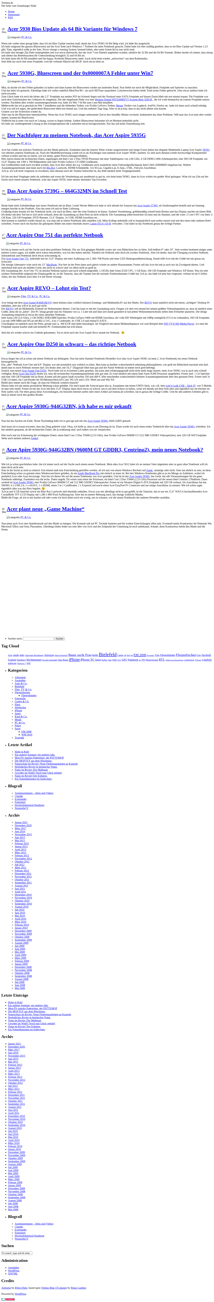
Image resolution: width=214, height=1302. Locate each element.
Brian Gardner (78, 1287)
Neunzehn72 (21, 808)
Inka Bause (63, 660)
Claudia (19, 796)
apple (16, 655)
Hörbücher (20, 707)
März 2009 (20, 958)
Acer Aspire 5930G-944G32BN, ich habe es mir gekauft (69, 406)
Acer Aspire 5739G (147, 205)
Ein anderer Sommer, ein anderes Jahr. (35, 754)
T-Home (198, 660)
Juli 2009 (19, 946)
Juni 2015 (20, 837)
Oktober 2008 (22, 973)
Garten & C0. (22, 701)
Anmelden (13, 1267)
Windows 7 (21, 663)
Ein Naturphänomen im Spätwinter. (33, 778)
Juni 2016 (20, 831)
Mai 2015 (20, 840)
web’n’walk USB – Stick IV (181, 385)
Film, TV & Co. (29, 296)
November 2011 (23, 876)
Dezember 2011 (23, 873)
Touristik (19, 737)
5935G (206, 149)
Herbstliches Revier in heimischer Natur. (36, 766)
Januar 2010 (21, 927)
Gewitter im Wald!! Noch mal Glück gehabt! (38, 772)
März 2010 (20, 921)
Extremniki (20, 799)
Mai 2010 (20, 915)
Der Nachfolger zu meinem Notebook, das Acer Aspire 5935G (76, 135)
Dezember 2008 (23, 967)
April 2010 (20, 918)
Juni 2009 (20, 949)
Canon (120, 655)
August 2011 (21, 885)
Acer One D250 (27, 373)
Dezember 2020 (23, 825)
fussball (206, 655)
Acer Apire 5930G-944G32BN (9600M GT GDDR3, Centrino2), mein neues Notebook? (104, 450)
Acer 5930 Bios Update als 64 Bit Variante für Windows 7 (72, 29)
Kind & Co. (21, 716)
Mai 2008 (20, 988)
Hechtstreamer (34, 659)
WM (28, 663)
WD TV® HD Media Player (179, 323)
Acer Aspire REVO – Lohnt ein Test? (49, 288)
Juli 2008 (19, 982)
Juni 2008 (20, 985)
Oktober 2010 (22, 900)
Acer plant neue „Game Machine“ (45, 509)
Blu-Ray (51, 167)
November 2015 (23, 834)
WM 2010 (26, 734)
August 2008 (21, 979)
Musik (18, 719)
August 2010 (21, 906)
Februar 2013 (22, 855)
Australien (20, 680)
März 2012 (20, 867)
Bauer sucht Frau (79, 655)
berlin (95, 655)
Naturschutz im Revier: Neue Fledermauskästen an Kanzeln (46, 763)
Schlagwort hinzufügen (175, 660)
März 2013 (20, 852)
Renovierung (152, 660)
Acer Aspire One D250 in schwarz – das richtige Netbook (71, 344)
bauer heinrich (61, 655)
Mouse (119, 105)
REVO (148, 302)
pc (140, 660)
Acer (10, 655)
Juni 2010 (20, 912)
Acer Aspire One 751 (17, 258)
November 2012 (23, 858)
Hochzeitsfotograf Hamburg (29, 805)
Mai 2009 (20, 952)
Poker (18, 725)
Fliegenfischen (186, 655)
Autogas (49, 655)
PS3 (143, 660)
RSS (10, 17)
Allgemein (20, 677)
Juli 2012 (19, 864)
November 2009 (23, 933)
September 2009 (23, 939)
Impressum (14, 14)
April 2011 (20, 891)
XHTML (13, 1273)
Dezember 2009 (23, 930)
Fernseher (150, 655)
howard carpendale (49, 660)
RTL (162, 659)
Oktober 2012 (22, 861)
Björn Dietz (21, 1287)
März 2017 (20, 828)
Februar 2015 (22, 843)
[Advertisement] (14, 584)
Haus (17, 704)
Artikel (34, 438)
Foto (199, 655)
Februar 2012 (22, 870)
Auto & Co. (21, 683)
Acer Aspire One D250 (34, 370)
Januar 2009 (21, 964)
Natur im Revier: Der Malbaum (31, 769)
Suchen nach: (15, 638)
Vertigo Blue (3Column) (54, 1287)
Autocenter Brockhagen (34, 655)
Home (11, 11)
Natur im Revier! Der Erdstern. (31, 775)
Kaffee (105, 660)
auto (22, 655)
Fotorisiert (20, 802)
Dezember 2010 (23, 894)
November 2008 (23, 970)
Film (157, 655)
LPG (124, 659)
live (119, 660)
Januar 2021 (21, 822)
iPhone (74, 659)
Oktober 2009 (22, 936)
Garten (12, 659)
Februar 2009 (22, 961)
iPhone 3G (87, 659)
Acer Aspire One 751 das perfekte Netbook (54, 235)
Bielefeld (108, 654)
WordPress (13, 1270)
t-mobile (207, 659)
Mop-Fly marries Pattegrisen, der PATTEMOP (39, 757)
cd (125, 655)
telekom (12, 663)
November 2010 (23, 897)
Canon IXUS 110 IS (100, 223)
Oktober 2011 (22, 879)
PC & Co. (26, 37)
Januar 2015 (21, 846)
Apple (149, 470)
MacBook (51, 264)
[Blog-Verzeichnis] (8, 1299)
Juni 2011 (20, 888)
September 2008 (23, 976)
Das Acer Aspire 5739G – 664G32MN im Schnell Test (67, 191)
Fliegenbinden (167, 655)
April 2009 (20, 955)
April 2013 (20, 849)
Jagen (98, 659)
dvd (128, 655)
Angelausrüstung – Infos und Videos (34, 793)
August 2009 (21, 943)
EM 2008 (140, 655)
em (132, 655)
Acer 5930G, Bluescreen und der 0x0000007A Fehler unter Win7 (80, 73)
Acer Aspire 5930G (97, 420)
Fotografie (20, 698)
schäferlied (189, 660)
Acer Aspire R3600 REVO (37, 302)
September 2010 (23, 903)
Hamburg (21, 660)
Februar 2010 (22, 924)
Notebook (133, 659)
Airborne (6, 1287)
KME (114, 660)
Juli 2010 (19, 909)
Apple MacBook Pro (88, 473)
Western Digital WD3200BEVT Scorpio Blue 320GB (124, 99)
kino (110, 660)
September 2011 (23, 882)
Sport (17, 728)
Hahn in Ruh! (22, 751)
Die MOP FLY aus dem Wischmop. (33, 760)
